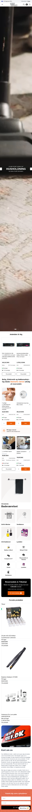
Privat (28, 1)
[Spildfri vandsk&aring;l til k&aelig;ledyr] (23, 442)
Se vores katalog (14, 593)
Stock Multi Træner (7, 451)
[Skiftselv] (13, 4)
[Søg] (24, 5)
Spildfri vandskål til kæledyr (21, 452)
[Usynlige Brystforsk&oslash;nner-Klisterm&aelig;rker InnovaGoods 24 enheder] (8, 394)
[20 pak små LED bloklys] (16, 619)
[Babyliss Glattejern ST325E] (16, 661)
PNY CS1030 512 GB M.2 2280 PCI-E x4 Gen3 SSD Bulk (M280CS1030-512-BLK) (8, 356)
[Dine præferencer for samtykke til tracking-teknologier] (1, 609)
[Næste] (30, 355)
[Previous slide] (1, 169)
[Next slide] (31, 169)
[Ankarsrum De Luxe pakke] (16, 698)
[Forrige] (2, 355)
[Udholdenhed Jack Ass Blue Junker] (23, 394)
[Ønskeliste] (27, 5)
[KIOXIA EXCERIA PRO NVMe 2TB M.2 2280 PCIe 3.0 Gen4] (23, 344)
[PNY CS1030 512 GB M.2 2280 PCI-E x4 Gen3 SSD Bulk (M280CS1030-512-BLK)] (8, 344)
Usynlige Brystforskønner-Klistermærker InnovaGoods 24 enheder (6, 406)
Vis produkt (4, 645)
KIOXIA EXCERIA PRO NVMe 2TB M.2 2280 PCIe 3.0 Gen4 (22, 355)
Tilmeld (17, 807)
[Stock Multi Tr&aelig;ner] (8, 442)
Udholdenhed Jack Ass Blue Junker (22, 403)
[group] (11, 1)
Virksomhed (24, 1)
